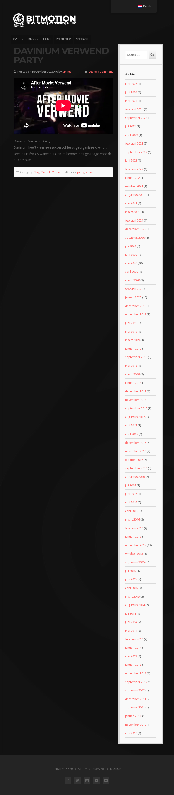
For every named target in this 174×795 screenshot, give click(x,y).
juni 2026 (131, 84)
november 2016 (135, 451)
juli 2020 (130, 246)
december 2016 (135, 443)
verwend (91, 172)
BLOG (32, 39)
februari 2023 (134, 143)
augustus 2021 (135, 195)
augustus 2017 (135, 417)
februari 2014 (134, 639)
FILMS (47, 39)
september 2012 (136, 682)
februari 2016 (134, 528)
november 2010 (135, 725)
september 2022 (136, 152)
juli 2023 (130, 126)
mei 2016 (131, 502)
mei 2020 (131, 263)
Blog (36, 172)
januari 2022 (133, 178)
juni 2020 (131, 254)
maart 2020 (132, 280)
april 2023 (131, 135)
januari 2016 (133, 536)
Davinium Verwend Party (61, 55)
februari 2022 (134, 169)
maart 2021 (132, 212)
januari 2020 (133, 297)
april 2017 (131, 434)
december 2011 (135, 699)
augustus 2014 (135, 605)
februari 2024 (134, 109)
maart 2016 (132, 519)
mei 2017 (131, 425)
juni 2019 (131, 323)
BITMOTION (87, 20)
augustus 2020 (135, 237)
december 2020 (135, 229)
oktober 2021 (134, 186)
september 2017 (136, 408)
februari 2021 (134, 220)
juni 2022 (131, 160)
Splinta (67, 72)
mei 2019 (131, 331)
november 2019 (135, 314)
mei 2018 (131, 366)
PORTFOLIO (63, 39)
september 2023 (136, 118)
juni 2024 (131, 92)
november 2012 (135, 673)
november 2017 (135, 400)
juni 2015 (131, 579)
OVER (16, 39)
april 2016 (131, 511)
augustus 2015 (135, 562)
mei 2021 (131, 203)
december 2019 (135, 306)
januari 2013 (133, 665)
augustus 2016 (135, 477)
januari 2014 (133, 647)
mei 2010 (131, 733)
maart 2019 (132, 340)
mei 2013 (131, 656)
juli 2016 (130, 485)
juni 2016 (131, 494)
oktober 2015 (134, 553)
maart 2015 (132, 596)
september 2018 (136, 357)
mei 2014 (131, 630)
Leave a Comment (101, 72)
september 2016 (136, 468)
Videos (57, 172)
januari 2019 (133, 348)
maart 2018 (132, 374)
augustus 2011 (135, 707)
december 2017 (135, 391)
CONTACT (82, 39)
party (80, 172)
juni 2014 (131, 622)
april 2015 (131, 588)
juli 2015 (130, 571)
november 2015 (135, 545)
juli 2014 (130, 613)
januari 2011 (133, 716)
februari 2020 (134, 289)
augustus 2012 (135, 690)
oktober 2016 (134, 460)
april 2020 (131, 271)
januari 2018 (133, 383)
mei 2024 (131, 101)
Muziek (46, 172)
